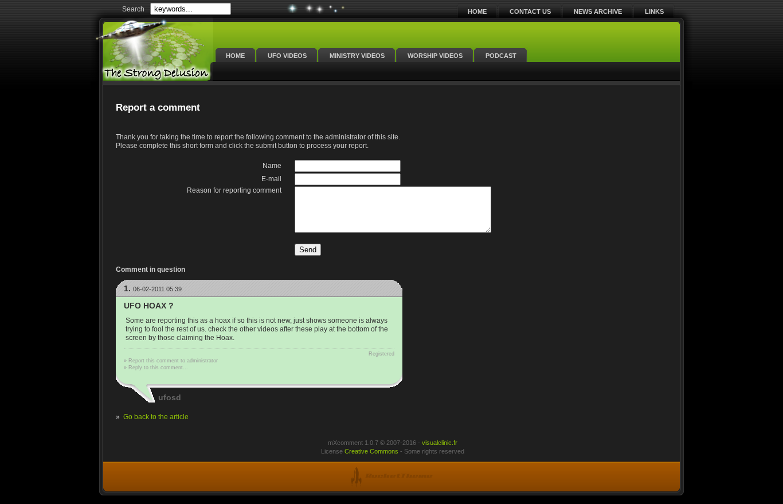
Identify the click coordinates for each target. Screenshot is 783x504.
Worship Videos (435, 55)
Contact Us (530, 11)
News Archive (598, 11)
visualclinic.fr (439, 442)
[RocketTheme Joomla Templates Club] (391, 476)
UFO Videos (287, 55)
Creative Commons (371, 451)
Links (654, 11)
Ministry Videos (357, 55)
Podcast (501, 55)
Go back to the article (156, 417)
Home (477, 11)
